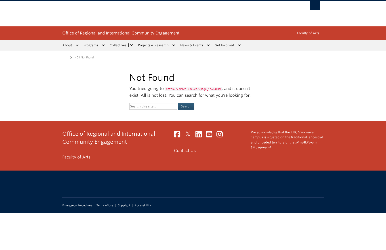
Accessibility (143, 205)
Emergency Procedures (77, 205)
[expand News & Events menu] (208, 45)
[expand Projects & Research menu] (174, 45)
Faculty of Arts (308, 33)
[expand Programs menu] (103, 45)
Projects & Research (153, 45)
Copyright (124, 205)
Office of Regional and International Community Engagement (121, 33)
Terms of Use (104, 205)
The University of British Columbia (72, 13)
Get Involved (224, 45)
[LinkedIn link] (200, 135)
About (67, 45)
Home (65, 57)
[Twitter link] (190, 135)
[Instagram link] (221, 135)
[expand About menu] (77, 45)
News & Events (191, 45)
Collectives (118, 45)
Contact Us (185, 150)
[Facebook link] (179, 135)
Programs (91, 45)
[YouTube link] (211, 135)
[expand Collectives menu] (131, 45)
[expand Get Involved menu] (239, 45)
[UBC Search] (315, 5)
